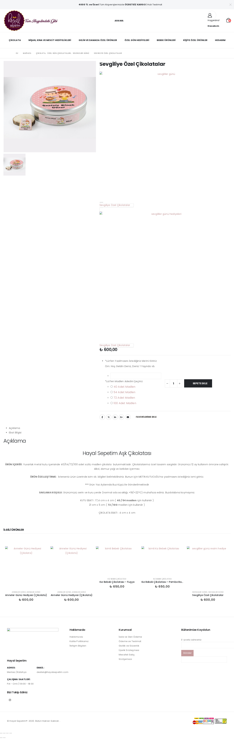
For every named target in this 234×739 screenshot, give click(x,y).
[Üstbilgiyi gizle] (30, 20)
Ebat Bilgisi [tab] (15, 432)
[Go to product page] (26, 567)
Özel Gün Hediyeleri (137, 40)
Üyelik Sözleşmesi (129, 650)
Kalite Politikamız (79, 641)
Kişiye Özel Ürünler (195, 40)
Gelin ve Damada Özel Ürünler (98, 40)
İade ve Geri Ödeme (130, 636)
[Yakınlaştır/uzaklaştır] (1, 733)
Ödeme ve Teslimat (130, 641)
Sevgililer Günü (199, 592)
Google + (121, 417)
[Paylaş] (7, 733)
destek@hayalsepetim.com (53, 672)
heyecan (108, 417)
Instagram (10, 700)
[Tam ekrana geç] (4, 733)
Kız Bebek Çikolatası (117, 579)
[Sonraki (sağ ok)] (4, 737)
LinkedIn (115, 417)
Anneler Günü (19, 592)
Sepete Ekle (200, 383)
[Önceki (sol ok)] (1, 737)
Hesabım (220, 40)
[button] (117, 20)
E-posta (128, 417)
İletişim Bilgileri (78, 645)
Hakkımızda (76, 636)
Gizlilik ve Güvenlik (129, 645)
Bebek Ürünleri (166, 40)
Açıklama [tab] (14, 428)
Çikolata (15, 40)
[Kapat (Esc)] (10, 733)
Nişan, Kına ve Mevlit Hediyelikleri (49, 40)
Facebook (102, 417)
